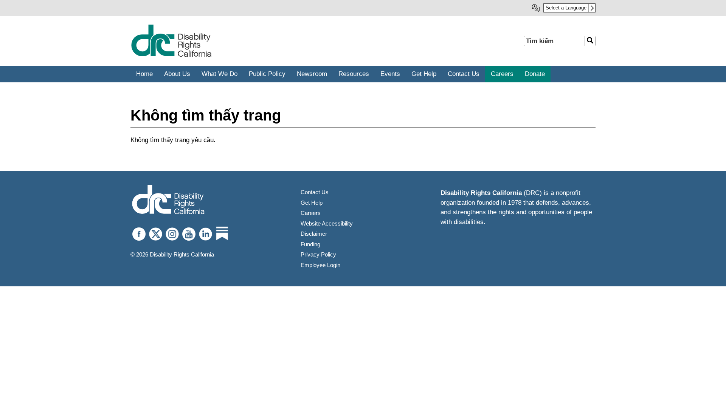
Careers (311, 213)
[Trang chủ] (171, 55)
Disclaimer (314, 233)
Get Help (312, 202)
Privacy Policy (318, 254)
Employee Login (320, 265)
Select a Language (566, 8)
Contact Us (315, 192)
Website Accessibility (327, 223)
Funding (310, 244)
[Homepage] (168, 200)
